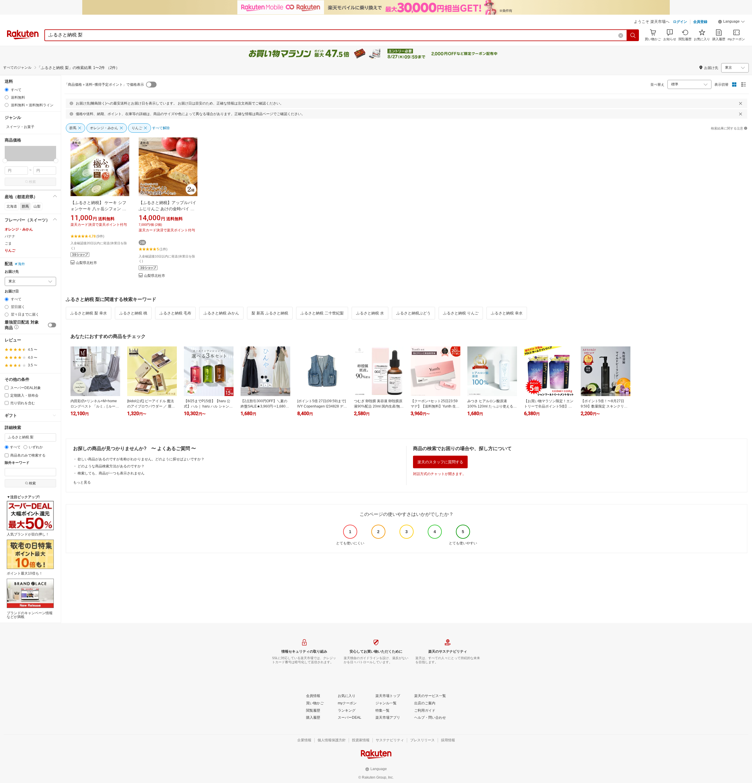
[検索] (633, 35)
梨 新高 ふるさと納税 (269, 313)
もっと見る (82, 482)
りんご (10, 250)
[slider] (5, 161)
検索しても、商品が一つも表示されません (111, 473)
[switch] (52, 325)
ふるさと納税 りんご (461, 313)
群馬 (25, 206)
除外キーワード (17, 463)
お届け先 (12, 272)
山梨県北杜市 (86, 263)
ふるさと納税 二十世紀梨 (322, 313)
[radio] (7, 90)
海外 (21, 264)
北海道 (11, 206)
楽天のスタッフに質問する (440, 462)
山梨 (37, 206)
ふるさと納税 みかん (221, 313)
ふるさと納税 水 (370, 313)
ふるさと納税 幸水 (507, 313)
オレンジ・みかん (19, 229)
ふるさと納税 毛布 (175, 313)
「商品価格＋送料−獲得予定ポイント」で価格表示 (104, 84)
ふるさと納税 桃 (133, 313)
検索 (32, 182)
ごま (8, 243)
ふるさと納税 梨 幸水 (88, 313)
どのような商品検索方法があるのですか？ (111, 466)
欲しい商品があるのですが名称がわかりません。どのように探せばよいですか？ (141, 459)
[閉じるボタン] (740, 103)
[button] (731, 22)
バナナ (10, 236)
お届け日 (12, 291)
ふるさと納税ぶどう (413, 313)
